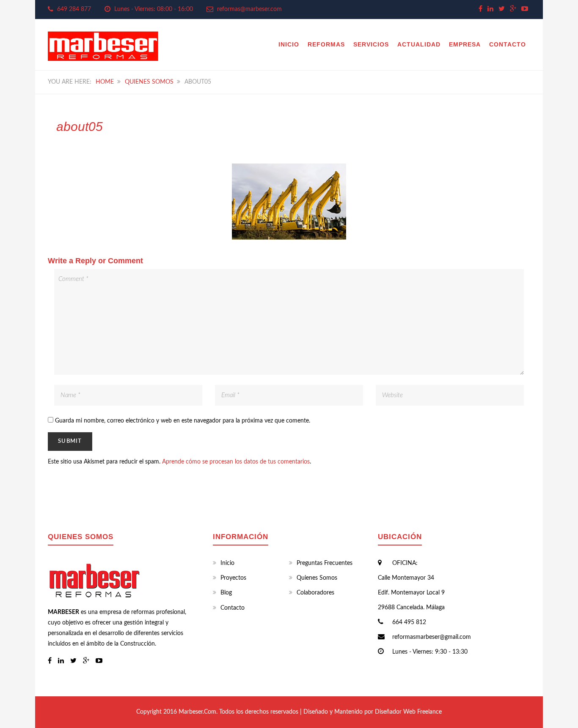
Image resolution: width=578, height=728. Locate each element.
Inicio (288, 44)
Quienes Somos (149, 82)
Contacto (232, 608)
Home (105, 82)
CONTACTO (507, 44)
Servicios (371, 44)
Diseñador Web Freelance (408, 712)
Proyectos (233, 578)
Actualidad (418, 44)
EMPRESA (465, 44)
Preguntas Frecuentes (324, 563)
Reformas (326, 44)
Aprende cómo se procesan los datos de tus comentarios (236, 462)
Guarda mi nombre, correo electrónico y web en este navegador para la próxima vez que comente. (182, 421)
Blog (226, 593)
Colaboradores (315, 593)
